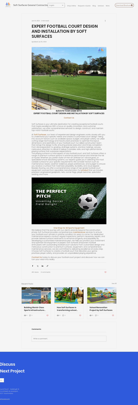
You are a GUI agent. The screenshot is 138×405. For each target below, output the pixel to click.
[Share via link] (47, 266)
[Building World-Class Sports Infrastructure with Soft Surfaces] (36, 295)
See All (114, 283)
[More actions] (105, 21)
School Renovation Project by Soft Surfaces (101, 308)
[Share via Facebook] (33, 266)
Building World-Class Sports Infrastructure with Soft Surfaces (34, 309)
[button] (101, 5)
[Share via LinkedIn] (42, 266)
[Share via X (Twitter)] (37, 266)
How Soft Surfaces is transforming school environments (66, 309)
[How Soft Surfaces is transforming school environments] (69, 295)
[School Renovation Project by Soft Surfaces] (101, 295)
